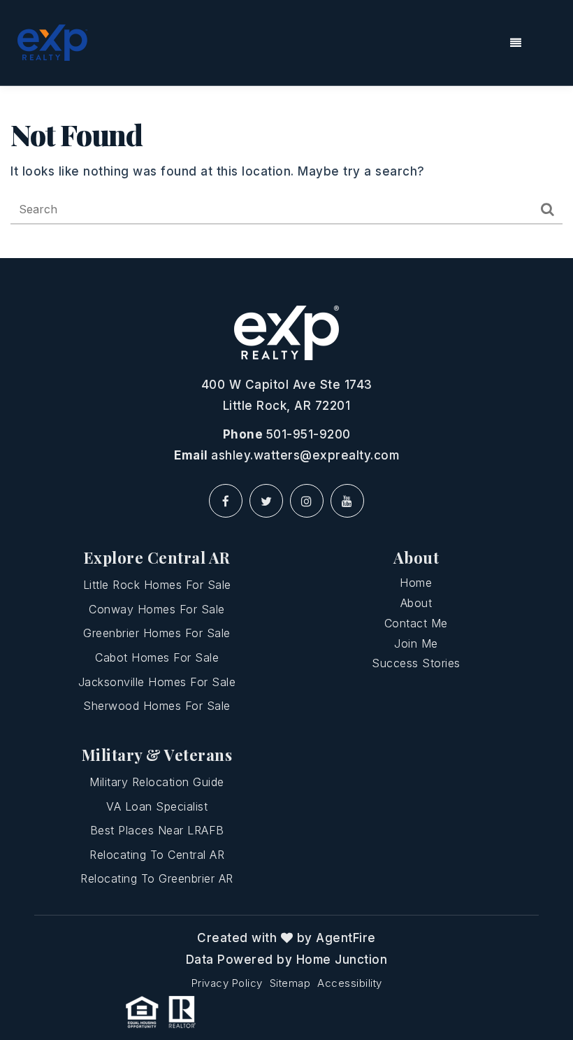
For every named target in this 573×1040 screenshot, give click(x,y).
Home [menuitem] (416, 583)
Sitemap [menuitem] (290, 983)
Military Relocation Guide (156, 782)
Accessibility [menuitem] (349, 983)
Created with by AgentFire (286, 938)
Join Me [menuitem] (416, 643)
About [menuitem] (416, 603)
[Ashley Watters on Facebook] (225, 501)
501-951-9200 (308, 434)
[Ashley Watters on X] (266, 501)
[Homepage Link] (52, 42)
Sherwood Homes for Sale (157, 706)
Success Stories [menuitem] (416, 663)
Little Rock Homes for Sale (157, 585)
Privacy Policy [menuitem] (227, 983)
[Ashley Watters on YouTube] (347, 501)
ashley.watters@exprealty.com (305, 455)
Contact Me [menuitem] (416, 623)
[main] (286, 172)
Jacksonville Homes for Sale (157, 682)
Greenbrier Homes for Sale (157, 633)
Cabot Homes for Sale (157, 657)
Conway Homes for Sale (157, 609)
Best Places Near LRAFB (157, 830)
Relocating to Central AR (156, 855)
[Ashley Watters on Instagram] (307, 501)
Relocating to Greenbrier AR (156, 878)
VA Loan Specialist (157, 806)
